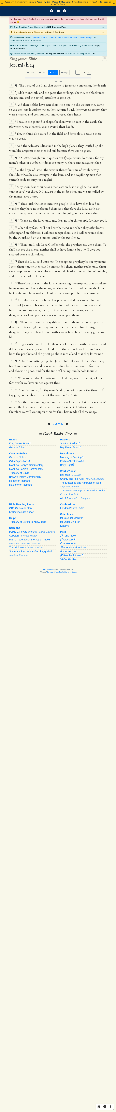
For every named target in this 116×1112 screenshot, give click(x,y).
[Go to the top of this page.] (105, 1107)
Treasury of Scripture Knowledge (27, 521)
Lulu (93, 53)
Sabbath (23, 535)
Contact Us (69, 551)
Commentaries (18, 453)
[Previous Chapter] (49, 424)
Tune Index (69, 535)
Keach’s (64, 525)
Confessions (67, 504)
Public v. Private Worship (32, 531)
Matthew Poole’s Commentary (26, 469)
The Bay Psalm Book (54, 53)
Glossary (69, 539)
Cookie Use (70, 559)
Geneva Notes (17, 457)
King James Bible (20, 443)
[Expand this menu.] (111, 1107)
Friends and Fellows (74, 547)
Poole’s (63, 37)
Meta (63, 531)
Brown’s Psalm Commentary (25, 476)
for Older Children (70, 521)
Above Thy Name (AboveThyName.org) (53, 2)
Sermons (14, 528)
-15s (43, 72)
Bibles (13, 439)
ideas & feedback (55, 32)
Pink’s (83, 37)
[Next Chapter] (67, 424)
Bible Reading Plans (21, 504)
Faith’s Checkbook (71, 461)
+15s (66, 72)
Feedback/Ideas (73, 555)
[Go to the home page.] (99, 1107)
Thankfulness (26, 547)
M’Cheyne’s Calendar (21, 512)
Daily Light (67, 465)
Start (31, 72)
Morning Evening (71, 457)
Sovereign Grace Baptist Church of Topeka (62, 572)
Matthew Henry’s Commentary (26, 465)
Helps (12, 518)
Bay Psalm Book (70, 447)
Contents (58, 423)
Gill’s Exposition (19, 461)
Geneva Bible (16, 447)
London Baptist (72, 508)
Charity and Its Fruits (82, 478)
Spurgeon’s (42, 37)
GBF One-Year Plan (56, 27)
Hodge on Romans (19, 480)
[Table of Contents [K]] (58, 11)
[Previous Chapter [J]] (52, 11)
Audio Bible (69, 543)
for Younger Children (71, 518)
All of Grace (75, 498)
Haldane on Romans (20, 484)
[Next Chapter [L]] (64, 11)
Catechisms (67, 514)
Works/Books (68, 471)
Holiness (70, 474)
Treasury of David (19, 473)
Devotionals (67, 453)
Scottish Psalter (70, 443)
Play (54, 72)
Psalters (65, 439)
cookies (53, 19)
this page (104, 2)
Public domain (47, 569)
